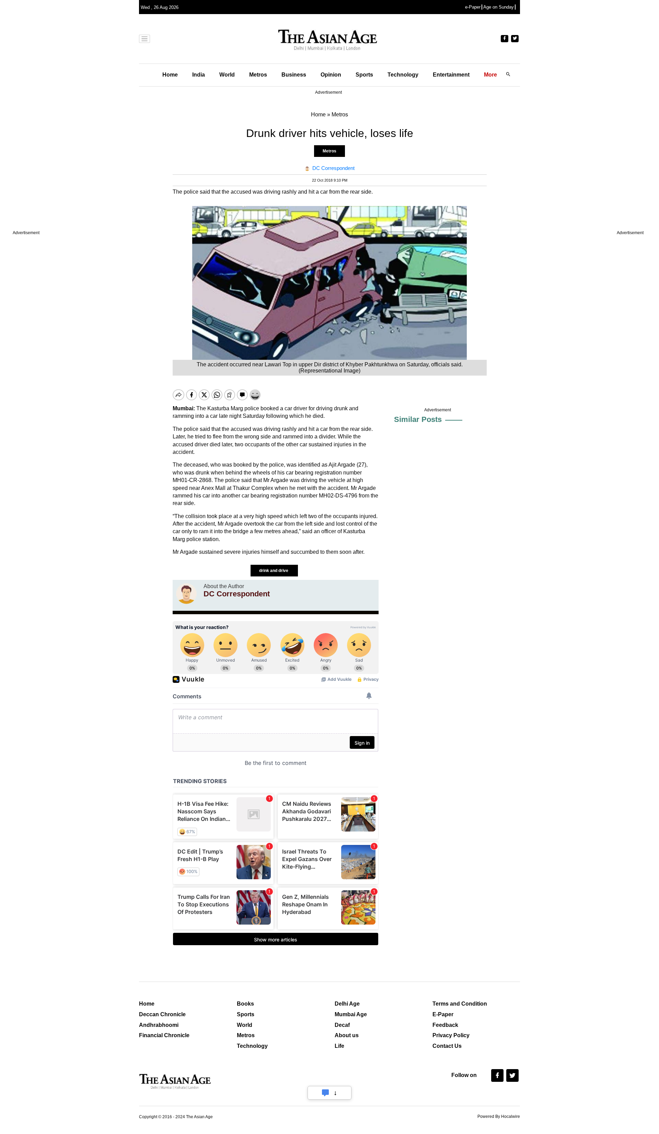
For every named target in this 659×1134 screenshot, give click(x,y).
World (227, 75)
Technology (403, 75)
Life (339, 1046)
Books (245, 1004)
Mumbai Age (351, 1014)
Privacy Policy (451, 1035)
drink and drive (274, 570)
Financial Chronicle (164, 1035)
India (198, 75)
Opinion (331, 75)
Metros (258, 75)
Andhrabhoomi (158, 1025)
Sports (364, 75)
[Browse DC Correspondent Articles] (186, 593)
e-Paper (473, 7)
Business (293, 75)
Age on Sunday (498, 7)
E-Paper (442, 1014)
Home (170, 75)
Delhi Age (347, 1004)
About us (347, 1035)
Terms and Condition (459, 1004)
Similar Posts (418, 419)
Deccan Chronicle (162, 1014)
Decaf (342, 1025)
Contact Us (447, 1046)
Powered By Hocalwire (498, 1116)
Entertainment (451, 75)
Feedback (445, 1025)
